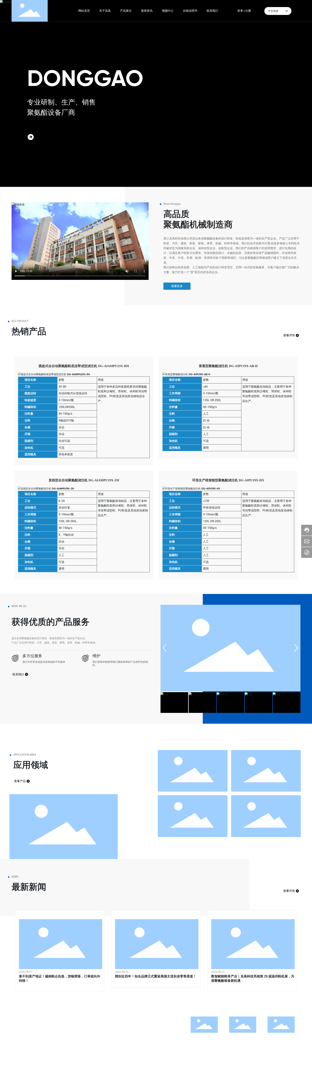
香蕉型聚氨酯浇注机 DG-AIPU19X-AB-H (228, 366)
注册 (248, 10)
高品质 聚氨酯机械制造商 (198, 219)
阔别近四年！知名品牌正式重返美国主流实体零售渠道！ (155, 976)
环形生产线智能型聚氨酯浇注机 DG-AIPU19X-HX (228, 480)
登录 (240, 10)
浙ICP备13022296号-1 (287, 1074)
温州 (74, 1075)
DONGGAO (85, 78)
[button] (296, 648)
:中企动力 (66, 1075)
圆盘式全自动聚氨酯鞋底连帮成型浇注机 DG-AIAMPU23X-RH (84, 366)
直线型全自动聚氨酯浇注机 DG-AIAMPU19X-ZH (84, 480)
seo (80, 1075)
